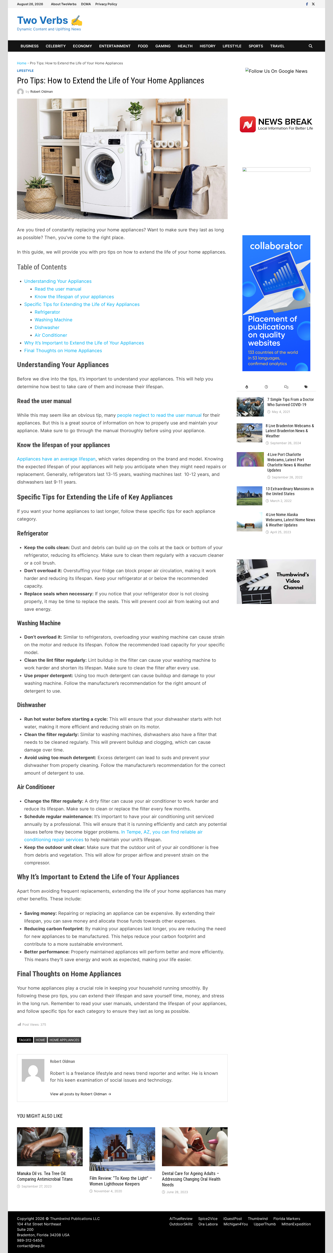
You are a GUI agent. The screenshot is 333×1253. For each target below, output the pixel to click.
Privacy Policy (106, 4)
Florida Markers (286, 1218)
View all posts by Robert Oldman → (80, 1094)
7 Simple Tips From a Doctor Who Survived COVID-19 (290, 402)
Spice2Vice (207, 1218)
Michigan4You (236, 1224)
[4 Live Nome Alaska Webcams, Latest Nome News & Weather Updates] (249, 515)
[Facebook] (308, 3)
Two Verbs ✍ (50, 20)
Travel (277, 46)
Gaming (163, 46)
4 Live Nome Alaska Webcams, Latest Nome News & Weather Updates (290, 519)
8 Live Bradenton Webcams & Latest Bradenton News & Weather (290, 431)
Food (143, 46)
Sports (256, 46)
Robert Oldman (41, 91)
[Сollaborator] (276, 302)
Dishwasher (47, 327)
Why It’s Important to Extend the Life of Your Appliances (84, 343)
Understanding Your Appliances (58, 281)
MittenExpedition (296, 1224)
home (40, 1040)
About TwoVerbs (64, 4)
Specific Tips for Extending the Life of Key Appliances (82, 304)
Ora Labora (208, 1224)
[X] (313, 3)
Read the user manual (58, 289)
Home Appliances (64, 1040)
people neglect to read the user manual (159, 415)
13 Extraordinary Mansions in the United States (290, 491)
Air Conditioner (51, 335)
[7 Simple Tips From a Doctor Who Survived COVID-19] (250, 400)
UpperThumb (265, 1224)
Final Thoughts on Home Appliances (63, 350)
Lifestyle (232, 46)
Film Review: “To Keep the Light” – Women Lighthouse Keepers (120, 1181)
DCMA (86, 4)
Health (185, 46)
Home (22, 63)
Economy (82, 46)
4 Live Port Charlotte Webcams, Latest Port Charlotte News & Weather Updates (289, 462)
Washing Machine (53, 319)
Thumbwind (258, 1218)
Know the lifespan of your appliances (74, 296)
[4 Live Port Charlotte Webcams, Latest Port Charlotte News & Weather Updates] (250, 455)
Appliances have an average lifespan (56, 459)
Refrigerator (47, 312)
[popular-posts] (246, 387)
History (207, 46)
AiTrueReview (181, 1218)
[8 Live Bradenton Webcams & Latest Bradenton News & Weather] (249, 426)
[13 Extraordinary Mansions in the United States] (249, 489)
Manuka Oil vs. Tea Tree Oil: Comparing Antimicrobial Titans (45, 1176)
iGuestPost (232, 1218)
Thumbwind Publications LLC (75, 1218)
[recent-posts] (266, 387)
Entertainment (115, 46)
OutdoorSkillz (181, 1224)
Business (30, 46)
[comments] (286, 387)
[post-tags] (306, 387)
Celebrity (56, 46)
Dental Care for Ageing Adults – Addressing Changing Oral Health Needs (191, 1179)
